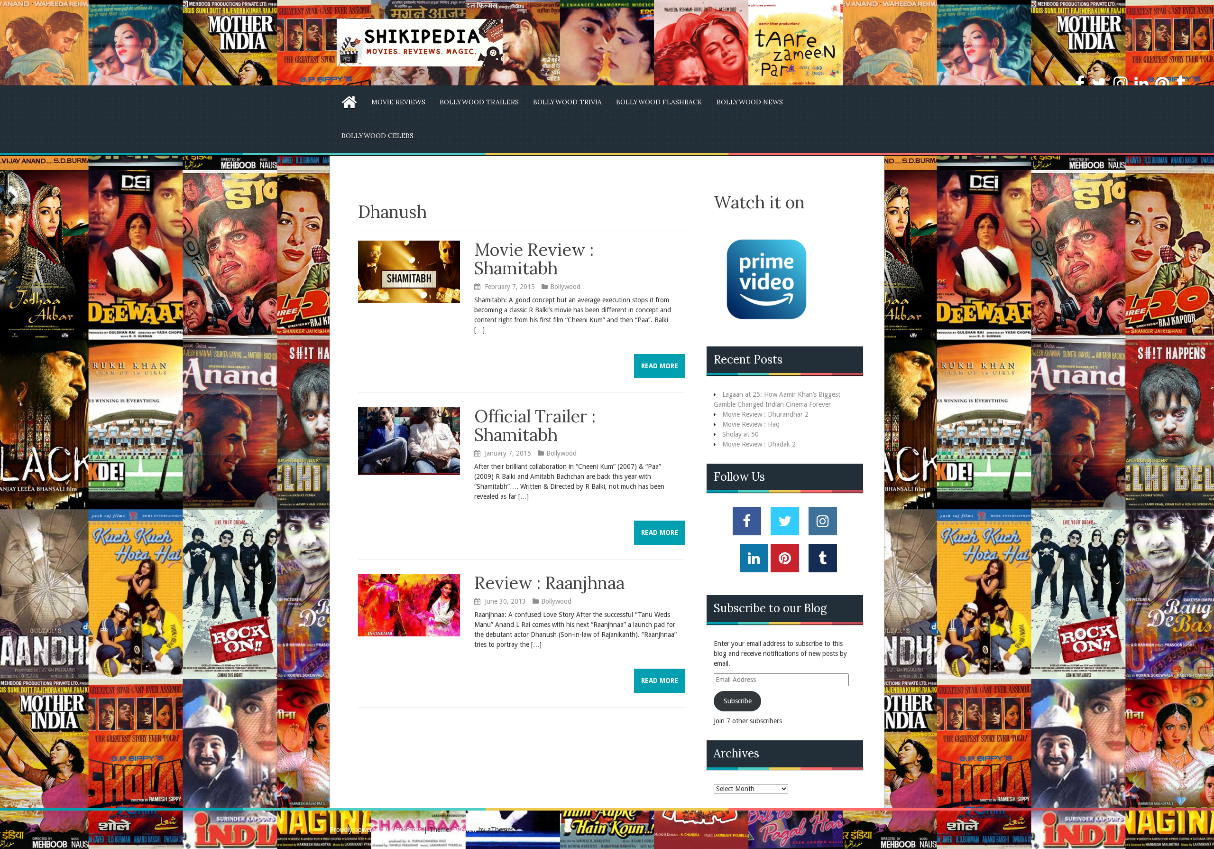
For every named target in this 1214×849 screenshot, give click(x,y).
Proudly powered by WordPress (376, 829)
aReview (465, 829)
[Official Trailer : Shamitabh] (409, 440)
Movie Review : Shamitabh (534, 259)
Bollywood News (750, 102)
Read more (659, 366)
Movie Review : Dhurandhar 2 (765, 414)
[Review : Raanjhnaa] (409, 604)
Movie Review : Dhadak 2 (759, 444)
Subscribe (738, 701)
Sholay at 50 (740, 434)
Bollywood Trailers (479, 102)
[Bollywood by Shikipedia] (420, 42)
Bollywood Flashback (659, 102)
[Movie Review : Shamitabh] (409, 271)
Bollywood (565, 286)
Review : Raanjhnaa (549, 583)
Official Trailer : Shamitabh (535, 425)
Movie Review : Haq (751, 424)
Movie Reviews (398, 102)
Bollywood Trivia (567, 102)
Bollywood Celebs (377, 135)
